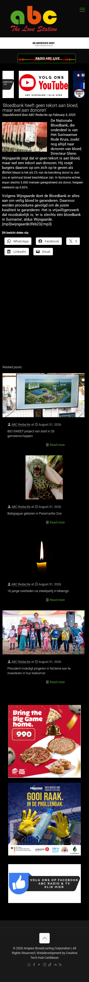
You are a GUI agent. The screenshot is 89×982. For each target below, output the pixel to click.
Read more (57, 445)
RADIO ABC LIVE (48, 58)
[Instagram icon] (44, 964)
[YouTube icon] (39, 964)
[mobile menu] (82, 10)
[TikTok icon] (50, 964)
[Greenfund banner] (44, 854)
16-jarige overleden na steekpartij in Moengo (38, 591)
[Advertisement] (44, 313)
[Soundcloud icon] (55, 964)
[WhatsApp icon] (29, 964)
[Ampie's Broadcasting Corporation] (38, 18)
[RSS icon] (60, 964)
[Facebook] (44, 902)
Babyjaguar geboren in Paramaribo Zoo (34, 513)
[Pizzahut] (44, 776)
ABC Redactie (20, 424)
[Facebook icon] (34, 964)
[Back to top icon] (44, 938)
